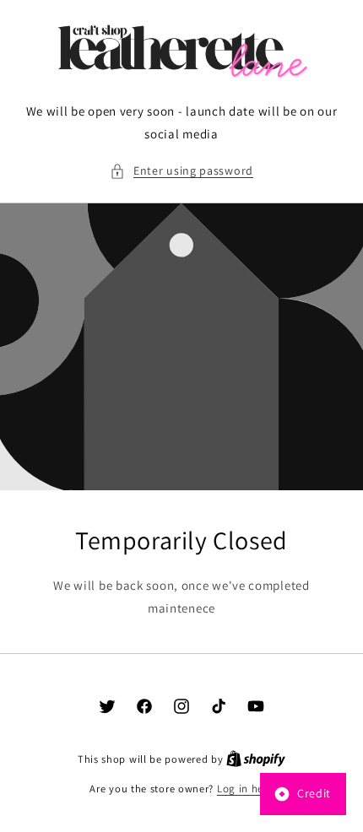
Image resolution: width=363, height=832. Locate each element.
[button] (181, 170)
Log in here (245, 788)
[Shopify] (255, 759)
